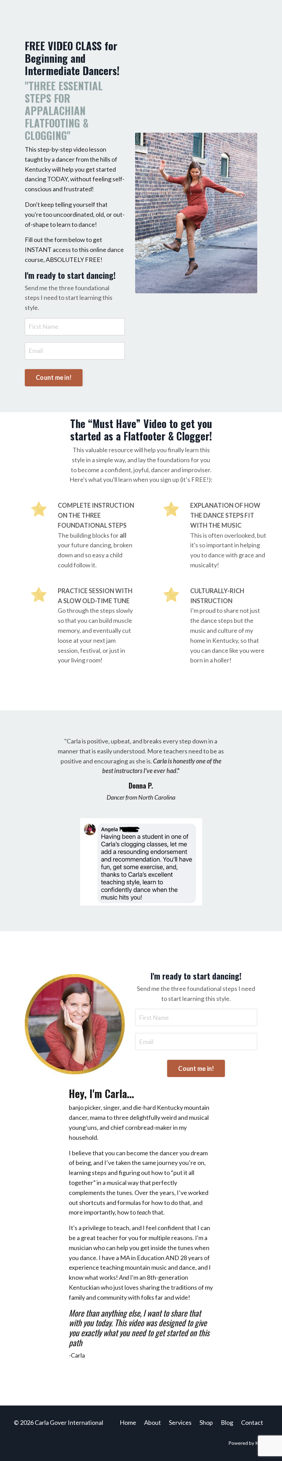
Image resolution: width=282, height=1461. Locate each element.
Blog (227, 1422)
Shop (206, 1422)
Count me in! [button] (54, 377)
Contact (252, 1422)
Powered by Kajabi (248, 1443)
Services (180, 1422)
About (152, 1422)
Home (128, 1422)
